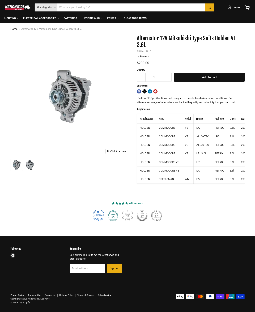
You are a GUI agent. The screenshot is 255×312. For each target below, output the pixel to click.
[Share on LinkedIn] (150, 91)
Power (112, 18)
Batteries (71, 18)
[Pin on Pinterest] (155, 91)
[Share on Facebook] (139, 91)
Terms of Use (34, 295)
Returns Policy (66, 295)
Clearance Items (135, 18)
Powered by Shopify (20, 302)
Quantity (141, 70)
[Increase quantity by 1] (167, 77)
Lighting (10, 18)
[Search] (209, 7)
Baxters (144, 56)
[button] (234, 7)
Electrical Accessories (40, 18)
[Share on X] (144, 91)
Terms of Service (85, 295)
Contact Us (50, 295)
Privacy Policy (17, 295)
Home (14, 29)
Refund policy (104, 295)
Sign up (114, 268)
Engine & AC (92, 18)
